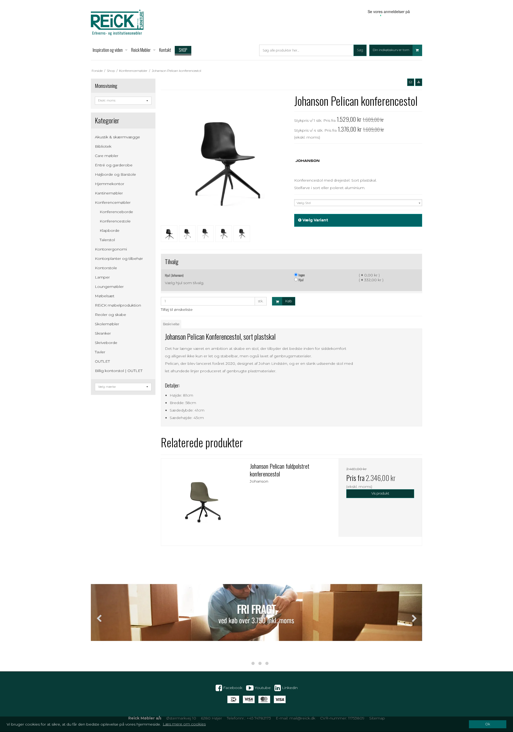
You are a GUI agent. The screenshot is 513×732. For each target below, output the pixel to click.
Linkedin (289, 687)
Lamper (102, 277)
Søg (360, 50)
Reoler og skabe (110, 314)
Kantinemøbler (109, 193)
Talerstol (107, 239)
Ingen (301, 274)
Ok (487, 724)
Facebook (232, 687)
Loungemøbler (109, 286)
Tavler (100, 352)
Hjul (301, 279)
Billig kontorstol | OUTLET (118, 370)
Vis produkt (380, 493)
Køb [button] (288, 301)
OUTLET (102, 361)
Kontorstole (106, 267)
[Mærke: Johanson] (307, 160)
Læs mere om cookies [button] (184, 724)
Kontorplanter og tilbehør (119, 258)
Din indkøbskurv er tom (391, 50)
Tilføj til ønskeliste (177, 309)
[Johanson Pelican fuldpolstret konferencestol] (202, 500)
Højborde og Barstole (115, 174)
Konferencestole (115, 221)
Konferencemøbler (113, 202)
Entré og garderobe (114, 165)
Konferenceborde (116, 211)
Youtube (262, 687)
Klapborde (109, 230)
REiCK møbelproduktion (118, 305)
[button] (410, 82)
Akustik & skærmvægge (117, 137)
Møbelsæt (104, 295)
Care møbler (106, 155)
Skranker (103, 333)
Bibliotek (103, 146)
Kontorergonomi (111, 249)
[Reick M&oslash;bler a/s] (117, 22)
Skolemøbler (107, 324)
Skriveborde (106, 342)
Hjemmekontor (109, 183)
